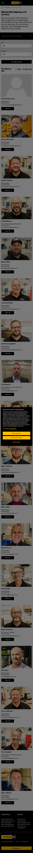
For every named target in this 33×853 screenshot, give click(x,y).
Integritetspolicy (12, 428)
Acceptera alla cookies (16, 437)
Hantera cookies (16, 441)
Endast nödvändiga (16, 433)
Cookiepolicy (6, 428)
